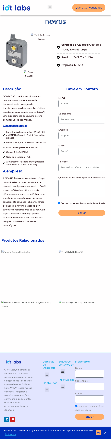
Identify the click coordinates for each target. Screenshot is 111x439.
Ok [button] (98, 433)
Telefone (63, 161)
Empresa (63, 130)
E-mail (61, 145)
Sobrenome (64, 113)
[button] (50, 7)
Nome (61, 98)
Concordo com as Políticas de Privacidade (83, 203)
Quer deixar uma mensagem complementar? (81, 177)
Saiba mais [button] (10, 434)
